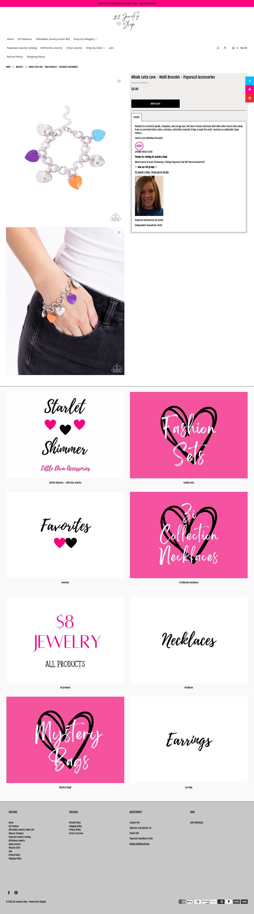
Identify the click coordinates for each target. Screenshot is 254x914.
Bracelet (19, 67)
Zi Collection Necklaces (188, 582)
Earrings (188, 787)
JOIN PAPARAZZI (196, 822)
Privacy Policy (75, 829)
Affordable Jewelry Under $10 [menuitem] (53, 39)
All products (65, 687)
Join (10, 851)
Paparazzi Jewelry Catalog (20, 837)
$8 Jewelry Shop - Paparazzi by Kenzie (139, 3)
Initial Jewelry (15, 844)
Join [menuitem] (111, 47)
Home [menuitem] (10, 39)
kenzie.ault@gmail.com (139, 843)
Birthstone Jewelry (17, 840)
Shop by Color (14, 847)
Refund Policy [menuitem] (15, 56)
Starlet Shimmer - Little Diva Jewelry (65, 482)
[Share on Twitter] (249, 89)
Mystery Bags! (65, 787)
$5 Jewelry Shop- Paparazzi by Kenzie (152, 172)
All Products (14, 826)
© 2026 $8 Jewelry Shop (16, 901)
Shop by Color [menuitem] (94, 47)
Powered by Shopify (37, 901)
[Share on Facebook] (249, 81)
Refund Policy (14, 855)
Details (136, 117)
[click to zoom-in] (119, 81)
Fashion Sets (189, 482)
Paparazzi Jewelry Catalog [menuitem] (22, 47)
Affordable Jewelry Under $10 (21, 829)
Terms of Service (76, 833)
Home (8, 67)
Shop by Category (16, 833)
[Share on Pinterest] (249, 98)
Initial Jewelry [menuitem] (74, 47)
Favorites (65, 582)
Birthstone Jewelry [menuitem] (51, 47)
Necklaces (189, 687)
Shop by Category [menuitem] (84, 39)
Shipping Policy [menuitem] (36, 56)
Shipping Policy (15, 858)
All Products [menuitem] (25, 39)
